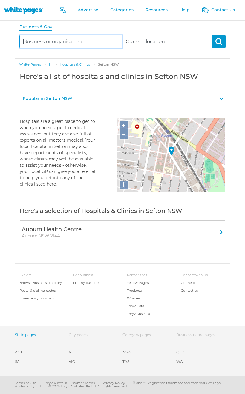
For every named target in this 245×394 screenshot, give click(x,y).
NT (71, 352)
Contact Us (222, 10)
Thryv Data (135, 306)
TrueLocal (135, 290)
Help (185, 10)
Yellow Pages (138, 283)
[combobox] (71, 41)
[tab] (38, 27)
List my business (86, 283)
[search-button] (218, 41)
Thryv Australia (138, 314)
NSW (126, 352)
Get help (188, 283)
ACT (18, 352)
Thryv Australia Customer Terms (70, 383)
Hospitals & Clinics (75, 64)
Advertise (88, 10)
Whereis (133, 298)
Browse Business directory (40, 283)
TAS (125, 361)
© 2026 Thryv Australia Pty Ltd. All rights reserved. (87, 386)
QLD (180, 352)
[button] (122, 98)
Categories (122, 10)
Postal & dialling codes (37, 290)
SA (17, 361)
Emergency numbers (36, 298)
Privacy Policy (114, 383)
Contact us (189, 290)
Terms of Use (26, 383)
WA (179, 361)
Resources (157, 10)
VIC (72, 361)
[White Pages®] (23, 10)
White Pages (30, 64)
